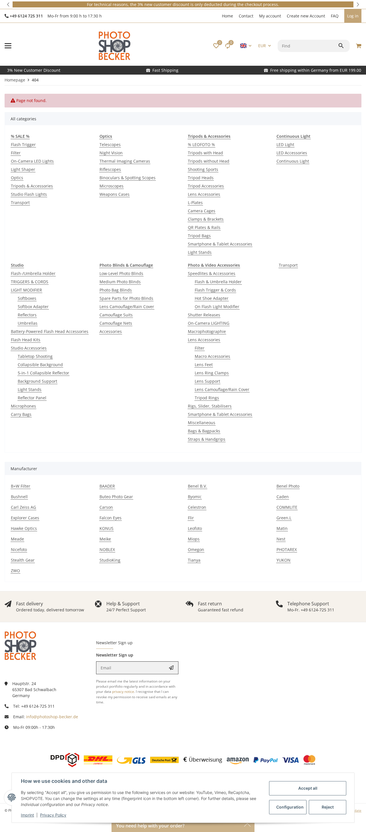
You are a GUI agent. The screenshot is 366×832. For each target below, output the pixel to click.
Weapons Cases (115, 194)
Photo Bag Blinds (116, 290)
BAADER (107, 486)
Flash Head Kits (25, 339)
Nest (281, 539)
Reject (328, 807)
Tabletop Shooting (35, 356)
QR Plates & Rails (204, 227)
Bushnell (19, 496)
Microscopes (112, 186)
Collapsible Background (40, 364)
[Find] (342, 45)
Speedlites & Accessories (211, 273)
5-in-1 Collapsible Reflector (43, 373)
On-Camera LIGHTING (208, 323)
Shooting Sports (203, 169)
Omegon (196, 549)
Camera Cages (201, 211)
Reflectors (27, 315)
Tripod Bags (199, 235)
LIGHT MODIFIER (26, 290)
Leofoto (195, 528)
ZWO (15, 570)
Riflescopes (110, 169)
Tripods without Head (208, 161)
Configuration (290, 807)
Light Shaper (23, 169)
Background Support (37, 381)
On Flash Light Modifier (217, 306)
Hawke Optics (24, 528)
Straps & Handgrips (206, 439)
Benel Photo (288, 486)
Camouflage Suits (116, 315)
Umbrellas (27, 323)
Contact (246, 16)
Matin (282, 528)
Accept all (307, 788)
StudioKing (110, 560)
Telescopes (110, 144)
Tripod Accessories (206, 186)
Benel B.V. (197, 486)
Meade (17, 539)
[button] (9, 4)
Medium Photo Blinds (120, 281)
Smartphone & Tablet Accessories (220, 244)
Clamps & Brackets (206, 219)
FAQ (335, 16)
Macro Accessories (212, 356)
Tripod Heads (201, 177)
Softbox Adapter (33, 306)
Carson (106, 507)
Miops (194, 539)
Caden (283, 496)
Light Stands (200, 252)
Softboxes (27, 298)
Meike (105, 539)
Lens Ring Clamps (212, 373)
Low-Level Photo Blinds (121, 273)
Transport (20, 202)
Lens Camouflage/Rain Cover (127, 306)
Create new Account (306, 16)
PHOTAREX (287, 549)
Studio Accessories (29, 348)
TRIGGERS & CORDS (29, 281)
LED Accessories (292, 152)
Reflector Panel (32, 397)
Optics (17, 177)
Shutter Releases (204, 315)
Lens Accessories (204, 194)
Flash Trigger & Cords (215, 290)
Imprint (27, 815)
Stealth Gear (23, 560)
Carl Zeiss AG (23, 507)
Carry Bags (21, 414)
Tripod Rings (207, 397)
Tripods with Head (205, 152)
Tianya (194, 560)
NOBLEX (107, 549)
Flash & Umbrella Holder (218, 281)
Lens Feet (204, 364)
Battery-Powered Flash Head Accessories (49, 331)
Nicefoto (19, 549)
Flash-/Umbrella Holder (33, 273)
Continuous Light (293, 161)
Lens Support (207, 381)
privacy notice (123, 691)
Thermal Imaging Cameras (125, 161)
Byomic (195, 496)
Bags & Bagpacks (204, 431)
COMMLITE (287, 507)
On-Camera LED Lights (32, 161)
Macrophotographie (207, 331)
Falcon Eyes (111, 517)
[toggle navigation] (8, 45)
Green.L (284, 517)
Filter (16, 152)
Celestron (197, 507)
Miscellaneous (201, 422)
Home (227, 16)
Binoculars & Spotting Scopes (128, 177)
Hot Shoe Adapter (211, 298)
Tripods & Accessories (32, 186)
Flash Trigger (23, 144)
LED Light (285, 144)
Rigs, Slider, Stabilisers (210, 406)
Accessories (111, 331)
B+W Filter (20, 486)
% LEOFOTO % (201, 144)
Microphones (23, 406)
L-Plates (195, 202)
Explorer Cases (25, 517)
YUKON (284, 560)
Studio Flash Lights (29, 194)
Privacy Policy (53, 815)
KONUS (107, 528)
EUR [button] (262, 45)
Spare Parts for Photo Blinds (126, 298)
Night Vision (111, 152)
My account (270, 16)
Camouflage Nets (116, 323)
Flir (191, 517)
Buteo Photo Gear (116, 496)
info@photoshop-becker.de (52, 716)
